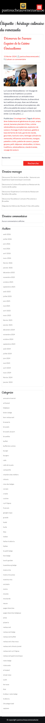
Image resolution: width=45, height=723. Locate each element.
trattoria (6, 699)
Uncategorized (20, 118)
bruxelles (6, 436)
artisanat (6, 403)
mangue (36, 138)
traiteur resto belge (10, 694)
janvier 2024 (7, 382)
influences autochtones (22, 138)
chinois (6, 479)
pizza (5, 618)
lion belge (6, 556)
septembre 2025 (9, 287)
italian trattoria (9, 541)
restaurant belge (9, 632)
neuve (5, 603)
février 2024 (7, 377)
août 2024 (7, 349)
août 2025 (7, 291)
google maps (7, 513)
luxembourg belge (9, 565)
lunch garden (8, 560)
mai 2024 (6, 363)
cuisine (5, 498)
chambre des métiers (11, 475)
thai (4, 689)
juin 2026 (6, 244)
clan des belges (8, 484)
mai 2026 (6, 249)
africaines (36, 118)
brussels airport (9, 432)
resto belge (7, 661)
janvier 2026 (7, 268)
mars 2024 (7, 373)
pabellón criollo (10, 141)
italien (5, 546)
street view (7, 675)
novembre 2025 (9, 277)
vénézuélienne (18, 147)
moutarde (6, 599)
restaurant (7, 627)
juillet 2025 (7, 296)
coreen (5, 489)
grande (5, 517)
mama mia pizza (9, 575)
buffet (5, 441)
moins (5, 589)
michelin (6, 584)
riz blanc (36, 144)
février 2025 (7, 320)
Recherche (33, 163)
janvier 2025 (7, 325)
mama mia (7, 570)
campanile (7, 470)
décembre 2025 (9, 272)
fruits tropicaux (24, 130)
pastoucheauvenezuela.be (23, 10)
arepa (38, 121)
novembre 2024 (9, 334)
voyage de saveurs (11, 150)
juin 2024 (6, 358)
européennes (21, 127)
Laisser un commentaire (16, 59)
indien (5, 537)
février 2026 (7, 263)
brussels (6, 427)
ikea (4, 532)
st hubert (6, 670)
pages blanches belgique (12, 613)
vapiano (6, 708)
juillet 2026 (7, 239)
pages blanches (8, 608)
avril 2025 (7, 311)
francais (6, 508)
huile (5, 527)
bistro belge (7, 413)
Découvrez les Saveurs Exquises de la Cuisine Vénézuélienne (17, 43)
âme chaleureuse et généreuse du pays (19, 121)
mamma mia (7, 579)
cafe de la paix (8, 465)
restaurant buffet (9, 637)
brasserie (6, 422)
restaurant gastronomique (13, 656)
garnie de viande (29, 133)
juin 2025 (6, 301)
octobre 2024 (8, 339)
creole (5, 494)
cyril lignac (7, 503)
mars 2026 (7, 258)
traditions (8, 147)
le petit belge (8, 551)
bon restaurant (8, 417)
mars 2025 (7, 315)
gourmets (8, 135)
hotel (5, 522)
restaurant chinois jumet (12, 646)
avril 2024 (7, 368)
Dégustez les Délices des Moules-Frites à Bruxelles (20, 206)
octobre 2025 (8, 282)
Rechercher (6, 158)
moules (6, 594)
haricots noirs (18, 135)
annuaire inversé (9, 398)
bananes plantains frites (20, 124)
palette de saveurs (24, 141)
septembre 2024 (9, 344)
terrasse (6, 684)
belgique (6, 408)
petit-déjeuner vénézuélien (21, 144)
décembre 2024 (9, 330)
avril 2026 (7, 253)
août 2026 (7, 234)
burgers (6, 455)
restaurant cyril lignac (11, 651)
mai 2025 (6, 306)
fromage (14, 130)
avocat (6, 124)
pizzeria (6, 622)
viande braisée (31, 147)
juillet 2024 (7, 353)
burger (5, 451)
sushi (5, 680)
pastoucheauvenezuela (29, 56)
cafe (4, 460)
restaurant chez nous (11, 641)
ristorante (7, 665)
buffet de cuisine (9, 446)
